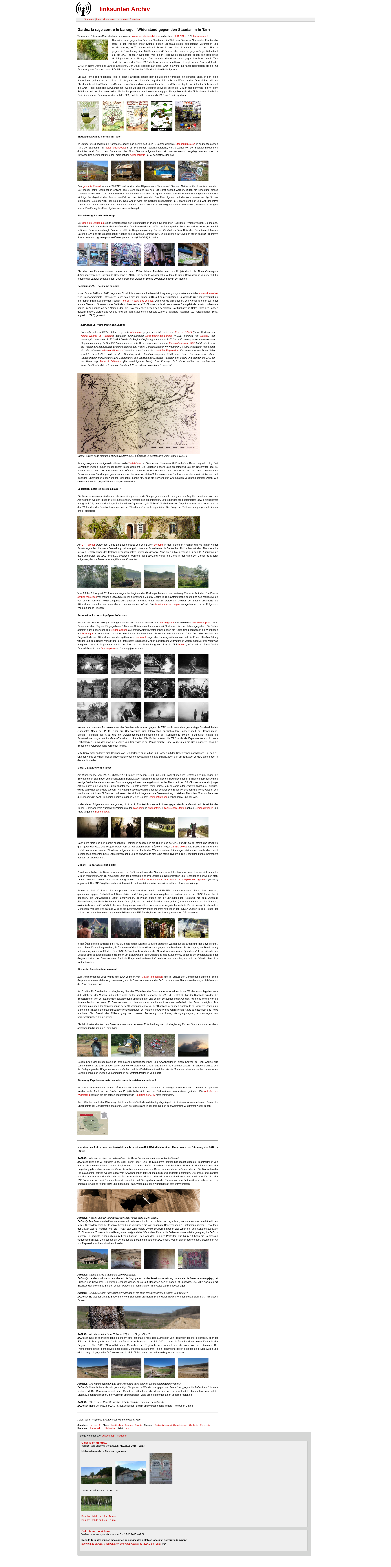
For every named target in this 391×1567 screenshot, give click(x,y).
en (96, 1425)
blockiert (138, 808)
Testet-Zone (134, 463)
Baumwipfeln (107, 648)
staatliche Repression (166, 350)
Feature (129, 1425)
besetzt (182, 644)
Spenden (135, 19)
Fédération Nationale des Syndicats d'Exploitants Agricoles (173, 879)
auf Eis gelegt (179, 846)
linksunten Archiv (124, 9)
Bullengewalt (102, 811)
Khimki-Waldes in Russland (97, 336)
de (91, 1425)
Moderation (109, 19)
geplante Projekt (92, 186)
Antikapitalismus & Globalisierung (171, 1425)
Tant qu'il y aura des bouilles (137, 300)
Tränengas (87, 633)
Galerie (138, 1425)
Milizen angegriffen (152, 976)
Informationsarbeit (208, 293)
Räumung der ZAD (145, 1095)
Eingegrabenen (119, 630)
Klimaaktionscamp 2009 (182, 343)
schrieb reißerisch (87, 597)
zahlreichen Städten (175, 808)
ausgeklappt (108, 1435)
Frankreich (95, 1428)
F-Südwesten (109, 1428)
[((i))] (83, 15)
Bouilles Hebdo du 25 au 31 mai (98, 1520)
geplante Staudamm (93, 223)
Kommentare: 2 (200, 36)
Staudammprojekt (185, 144)
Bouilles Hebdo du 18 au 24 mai (98, 1516)
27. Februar (88, 544)
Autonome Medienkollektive (145, 36)
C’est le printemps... (94, 1442)
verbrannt (140, 637)
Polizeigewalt (167, 622)
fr (99, 1425)
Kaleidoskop (117, 1425)
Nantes (204, 336)
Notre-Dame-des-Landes (158, 336)
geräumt (158, 544)
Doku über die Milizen (95, 1531)
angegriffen (154, 808)
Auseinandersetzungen (167, 604)
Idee (98, 19)
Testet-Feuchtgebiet (115, 147)
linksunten (122, 19)
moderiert (122, 1435)
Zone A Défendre (110, 361)
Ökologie (193, 1425)
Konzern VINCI (183, 332)
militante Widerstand (113, 350)
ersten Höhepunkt (201, 622)
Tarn (127, 1428)
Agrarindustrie (137, 155)
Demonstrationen (158, 797)
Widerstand (136, 332)
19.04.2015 (179, 36)
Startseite (89, 19)
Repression (205, 1425)
